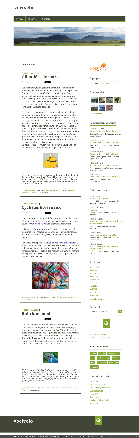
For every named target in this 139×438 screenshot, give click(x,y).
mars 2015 (94, 295)
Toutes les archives (97, 299)
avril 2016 (93, 273)
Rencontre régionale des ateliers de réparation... (106, 222)
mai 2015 (93, 289)
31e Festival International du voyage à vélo (104, 247)
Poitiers (116, 358)
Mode (48, 297)
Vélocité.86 (94, 394)
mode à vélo (71, 191)
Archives (32, 18)
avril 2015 (93, 292)
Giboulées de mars (40, 76)
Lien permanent (29, 191)
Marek (93, 142)
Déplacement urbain (53, 191)
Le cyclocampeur (96, 391)
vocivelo (23, 7)
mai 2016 (93, 270)
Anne (92, 131)
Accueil (19, 18)
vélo (58, 297)
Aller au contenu (7, 2)
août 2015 (93, 283)
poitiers (33, 193)
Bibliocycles (94, 397)
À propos (46, 18)
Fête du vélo (95, 210)
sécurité (102, 353)
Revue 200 (94, 403)
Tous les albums (96, 114)
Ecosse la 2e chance (108, 131)
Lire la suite (104, 83)
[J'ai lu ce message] (137, 436)
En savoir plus (103, 436)
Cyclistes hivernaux (41, 207)
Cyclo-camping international (101, 388)
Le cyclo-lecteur (96, 381)
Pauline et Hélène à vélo (99, 400)
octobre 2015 (95, 280)
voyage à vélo (113, 353)
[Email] (106, 323)
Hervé (93, 176)
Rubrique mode (37, 313)
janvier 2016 (94, 277)
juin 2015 (93, 286)
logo (92, 362)
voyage (93, 353)
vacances (94, 367)
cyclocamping (103, 358)
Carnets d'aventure (97, 384)
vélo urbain (26, 193)
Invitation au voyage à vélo (103, 235)
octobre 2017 (95, 267)
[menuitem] (20, 18)
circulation (102, 362)
